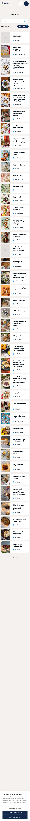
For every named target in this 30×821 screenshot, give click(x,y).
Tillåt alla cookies (15, 817)
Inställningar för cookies (15, 808)
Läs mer (16, 804)
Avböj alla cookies (15, 812)
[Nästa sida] (19, 557)
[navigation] (5, 3)
